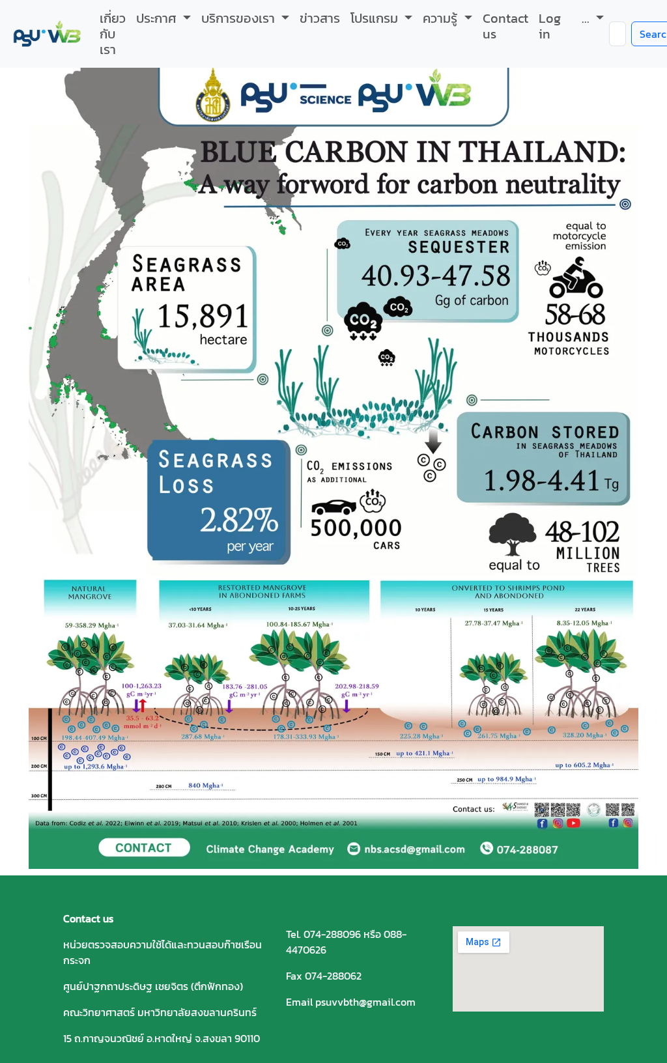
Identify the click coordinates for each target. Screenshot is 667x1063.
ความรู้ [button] (442, 18)
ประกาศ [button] (158, 18)
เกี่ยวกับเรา (113, 33)
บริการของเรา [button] (239, 18)
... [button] (587, 18)
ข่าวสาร (320, 18)
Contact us (505, 26)
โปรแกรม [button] (375, 18)
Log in (550, 26)
